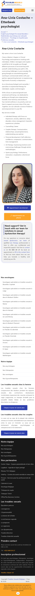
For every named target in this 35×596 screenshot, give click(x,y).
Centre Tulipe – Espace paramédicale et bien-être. (17, 464)
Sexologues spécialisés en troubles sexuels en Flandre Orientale (17, 335)
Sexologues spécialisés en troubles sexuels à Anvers (17, 341)
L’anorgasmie (5, 509)
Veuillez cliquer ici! (7, 572)
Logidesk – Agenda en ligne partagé (13, 467)
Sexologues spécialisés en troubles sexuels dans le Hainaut (17, 309)
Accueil (3, 32)
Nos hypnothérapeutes (10, 378)
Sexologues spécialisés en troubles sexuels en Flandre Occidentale (17, 328)
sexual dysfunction (11, 240)
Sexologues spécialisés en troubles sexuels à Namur (17, 303)
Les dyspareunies (6, 529)
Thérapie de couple (7, 490)
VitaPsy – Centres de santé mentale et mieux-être (17, 474)
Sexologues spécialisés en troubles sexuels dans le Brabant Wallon (17, 296)
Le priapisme (5, 522)
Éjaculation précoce (7, 505)
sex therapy (14, 243)
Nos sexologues (8, 374)
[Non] (33, 589)
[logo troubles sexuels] (12, 3)
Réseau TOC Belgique (8, 471)
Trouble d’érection (7, 533)
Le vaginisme (5, 526)
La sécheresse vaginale (8, 519)
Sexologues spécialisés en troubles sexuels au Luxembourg (17, 315)
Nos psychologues (9, 366)
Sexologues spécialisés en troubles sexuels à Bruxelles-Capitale (17, 283)
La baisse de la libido (8, 516)
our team (23, 240)
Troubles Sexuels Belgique (16, 579)
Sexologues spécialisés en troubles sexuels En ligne (17, 348)
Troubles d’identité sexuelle (10, 536)
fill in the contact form (22, 252)
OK (18, 593)
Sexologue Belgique (7, 487)
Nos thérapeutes (8, 370)
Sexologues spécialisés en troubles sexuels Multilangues (17, 354)
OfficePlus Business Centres (10, 497)
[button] (32, 10)
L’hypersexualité (6, 512)
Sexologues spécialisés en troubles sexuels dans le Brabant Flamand (17, 322)
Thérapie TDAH (6, 493)
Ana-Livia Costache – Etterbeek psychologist (18, 42)
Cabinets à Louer (6, 483)
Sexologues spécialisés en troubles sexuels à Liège (17, 290)
